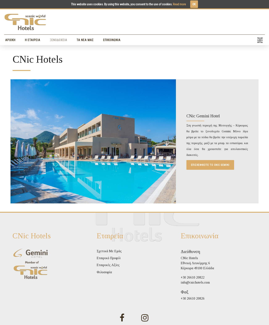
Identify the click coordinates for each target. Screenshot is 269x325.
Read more (179, 4)
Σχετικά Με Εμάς (109, 251)
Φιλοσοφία (104, 272)
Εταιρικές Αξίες (108, 265)
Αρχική (10, 40)
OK (194, 4)
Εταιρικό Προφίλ (109, 258)
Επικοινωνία (112, 40)
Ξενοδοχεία (58, 40)
